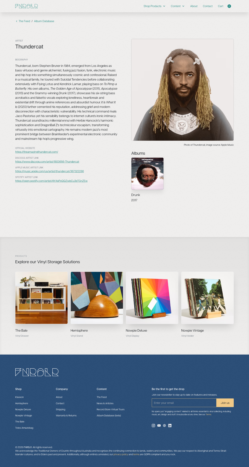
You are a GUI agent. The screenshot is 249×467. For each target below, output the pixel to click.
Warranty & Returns (66, 415)
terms (136, 454)
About (194, 6)
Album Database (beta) (109, 415)
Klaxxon (19, 396)
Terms (208, 414)
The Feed (102, 396)
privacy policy (120, 454)
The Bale (21, 330)
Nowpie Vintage (192, 330)
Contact (208, 6)
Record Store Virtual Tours (110, 409)
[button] (154, 6)
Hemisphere (79, 330)
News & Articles (105, 403)
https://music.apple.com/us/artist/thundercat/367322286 (49, 171)
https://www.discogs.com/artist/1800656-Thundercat (47, 161)
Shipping (60, 409)
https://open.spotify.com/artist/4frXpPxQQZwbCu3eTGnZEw (51, 181)
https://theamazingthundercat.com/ (36, 151)
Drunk (135, 194)
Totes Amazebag (24, 427)
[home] (26, 6)
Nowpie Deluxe (136, 330)
